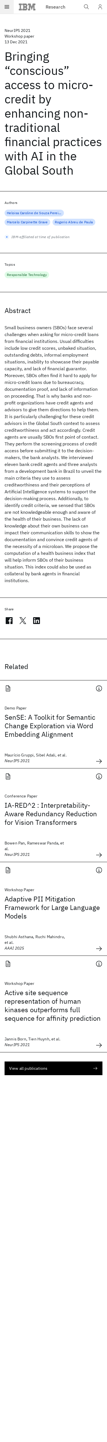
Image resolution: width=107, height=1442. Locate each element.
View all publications (28, 1068)
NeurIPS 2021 (17, 30)
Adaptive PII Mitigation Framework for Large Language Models (52, 907)
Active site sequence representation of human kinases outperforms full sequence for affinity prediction (53, 1005)
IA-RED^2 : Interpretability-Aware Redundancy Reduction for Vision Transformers (51, 814)
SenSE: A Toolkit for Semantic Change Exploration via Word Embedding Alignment (50, 726)
